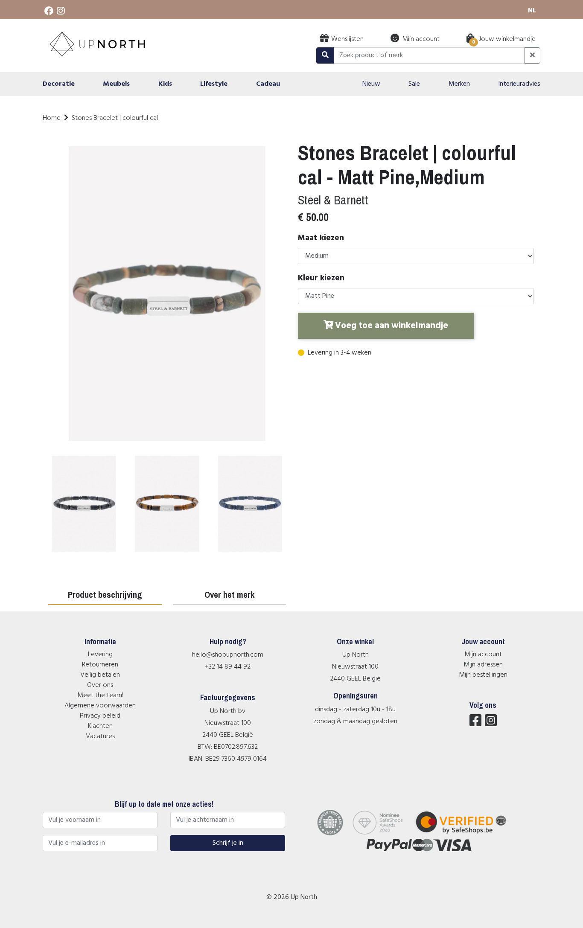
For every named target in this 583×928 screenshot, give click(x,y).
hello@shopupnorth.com (227, 654)
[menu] (291, 84)
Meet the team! (100, 695)
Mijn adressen (483, 665)
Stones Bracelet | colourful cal (115, 118)
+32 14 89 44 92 (228, 666)
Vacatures (100, 736)
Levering (100, 654)
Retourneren (100, 665)
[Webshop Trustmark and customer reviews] (466, 833)
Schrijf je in (228, 843)
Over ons (100, 685)
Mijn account (483, 654)
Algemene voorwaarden (100, 706)
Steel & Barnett (333, 200)
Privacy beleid (100, 716)
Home (52, 118)
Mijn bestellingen (483, 675)
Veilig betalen (100, 675)
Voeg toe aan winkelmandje (391, 326)
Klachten (100, 726)
